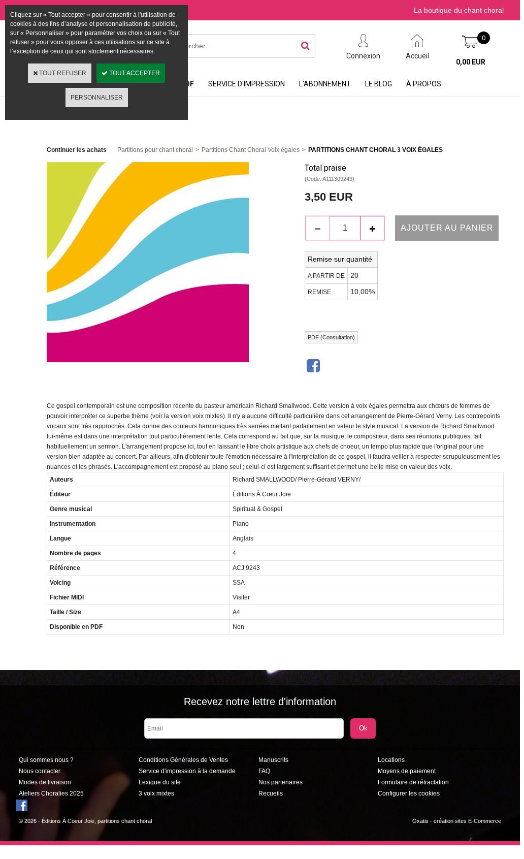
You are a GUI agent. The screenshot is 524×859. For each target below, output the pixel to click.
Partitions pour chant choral (155, 149)
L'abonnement (325, 84)
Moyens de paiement (407, 771)
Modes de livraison (45, 782)
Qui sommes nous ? (46, 759)
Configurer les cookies (409, 793)
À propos (423, 84)
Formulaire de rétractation (413, 782)
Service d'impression (246, 84)
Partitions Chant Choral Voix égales (251, 149)
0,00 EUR (470, 62)
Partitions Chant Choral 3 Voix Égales (375, 149)
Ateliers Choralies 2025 (51, 793)
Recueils (270, 793)
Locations (391, 759)
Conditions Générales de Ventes (183, 759)
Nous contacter (39, 771)
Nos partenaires (280, 782)
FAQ (264, 771)
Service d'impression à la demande (187, 771)
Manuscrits (273, 759)
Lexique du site (160, 782)
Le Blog (378, 84)
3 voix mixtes (156, 793)
